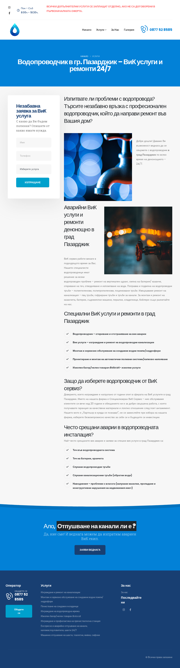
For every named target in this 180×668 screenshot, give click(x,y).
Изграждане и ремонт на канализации (60, 592)
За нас (115, 30)
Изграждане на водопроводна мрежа (60, 611)
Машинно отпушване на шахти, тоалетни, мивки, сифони (70, 635)
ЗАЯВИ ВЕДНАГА (90, 550)
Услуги (100, 30)
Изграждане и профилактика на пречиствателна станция (70, 621)
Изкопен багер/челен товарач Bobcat (61, 616)
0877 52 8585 (161, 29)
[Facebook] (9, 13)
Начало (86, 30)
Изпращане (33, 182)
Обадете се (19, 611)
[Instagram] (9, 8)
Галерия (129, 30)
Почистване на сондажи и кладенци (59, 606)
